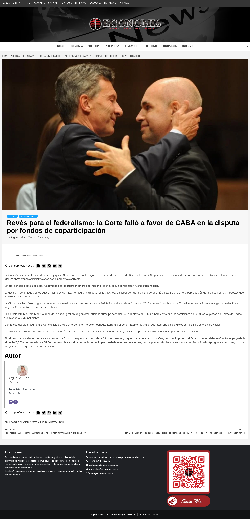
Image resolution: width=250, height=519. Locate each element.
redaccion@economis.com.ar (104, 465)
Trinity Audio (31, 256)
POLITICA (52, 3)
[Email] (11, 402)
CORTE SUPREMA (38, 422)
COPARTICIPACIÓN (20, 422)
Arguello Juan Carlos (23, 237)
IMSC (158, 514)
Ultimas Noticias (28, 216)
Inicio (28, 3)
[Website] (15, 402)
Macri (61, 422)
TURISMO (124, 3)
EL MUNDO (80, 3)
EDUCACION (110, 3)
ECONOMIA (39, 3)
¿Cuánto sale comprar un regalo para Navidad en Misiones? (45, 431)
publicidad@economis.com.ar (104, 469)
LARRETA (52, 422)
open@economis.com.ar (101, 473)
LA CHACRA (66, 3)
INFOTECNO (95, 3)
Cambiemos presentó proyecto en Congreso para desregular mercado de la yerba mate (185, 431)
